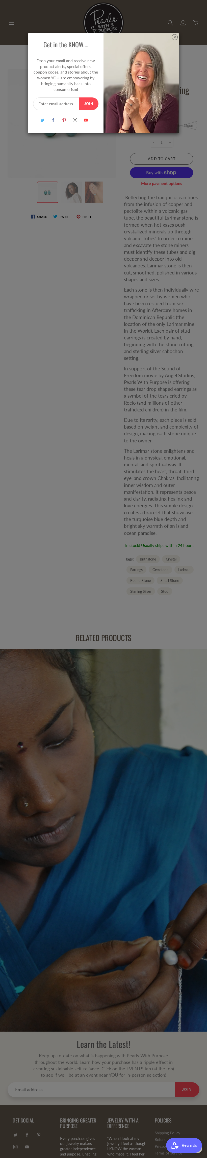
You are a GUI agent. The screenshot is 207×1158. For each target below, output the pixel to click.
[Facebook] (53, 120)
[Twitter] (42, 120)
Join (88, 103)
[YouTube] (85, 120)
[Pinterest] (64, 120)
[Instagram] (74, 120)
